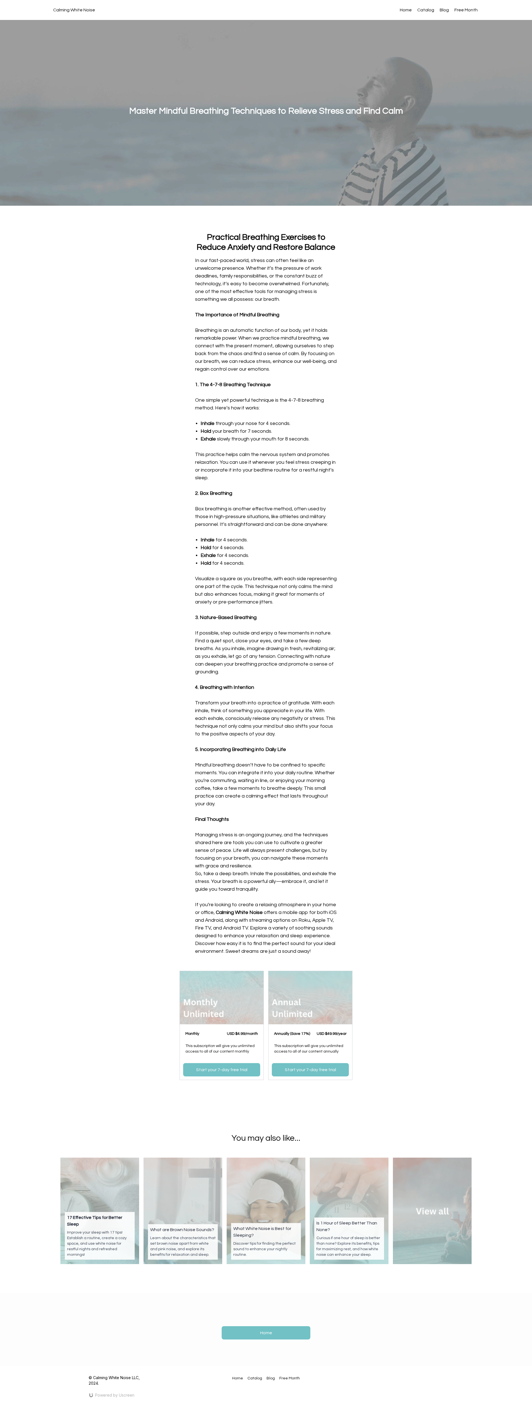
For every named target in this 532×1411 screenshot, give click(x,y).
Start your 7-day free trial (221, 1070)
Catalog (425, 10)
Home (406, 10)
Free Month (466, 10)
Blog (444, 10)
